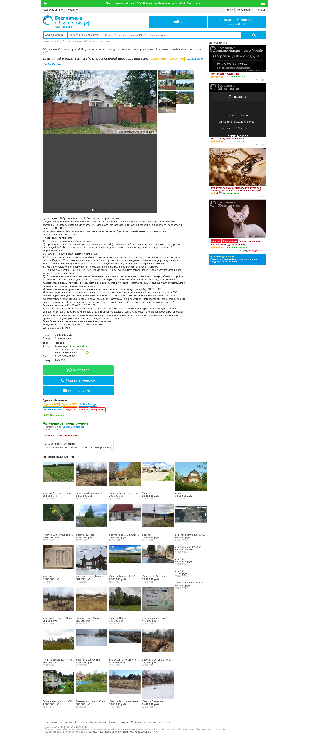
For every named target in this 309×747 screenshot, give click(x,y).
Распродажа (98, 409)
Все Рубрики (51, 722)
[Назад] (45, 3)
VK (160, 722)
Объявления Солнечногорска (60, 49)
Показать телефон (81, 380)
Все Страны (80, 722)
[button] (93, 210)
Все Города (66, 722)
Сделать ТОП (158, 59)
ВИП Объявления (218, 43)
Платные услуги (97, 722)
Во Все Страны (52, 64)
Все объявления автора (69, 349)
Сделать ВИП (176, 59)
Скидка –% (70, 409)
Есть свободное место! (222, 256)
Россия (71, 9)
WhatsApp (81, 370)
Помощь (124, 722)
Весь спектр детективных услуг (228, 138)
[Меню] (263, 3)
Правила (112, 722)
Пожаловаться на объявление (60, 435)
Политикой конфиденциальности (140, 732)
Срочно (83, 409)
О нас (167, 722)
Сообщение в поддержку (143, 722)
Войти (230, 9)
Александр (61, 346)
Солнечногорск (51, 9)
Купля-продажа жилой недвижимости (153, 49)
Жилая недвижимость (114, 49)
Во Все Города (195, 59)
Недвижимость (89, 49)
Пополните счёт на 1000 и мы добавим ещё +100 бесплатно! (154, 3)
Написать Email (80, 391)
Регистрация (244, 9)
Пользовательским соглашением (104, 732)
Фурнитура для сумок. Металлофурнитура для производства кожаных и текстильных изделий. (236, 189)
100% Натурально (54, 415)
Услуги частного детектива (225, 74)
